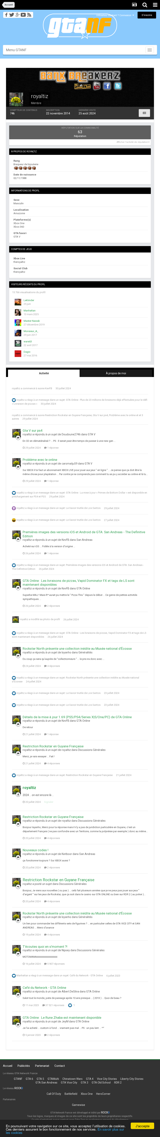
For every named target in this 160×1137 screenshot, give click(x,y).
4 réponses (53, 665)
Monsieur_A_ (31, 331)
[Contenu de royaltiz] (144, 113)
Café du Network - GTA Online (86, 975)
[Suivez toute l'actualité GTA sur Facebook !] (5, 13)
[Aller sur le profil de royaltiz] (16, 433)
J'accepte (142, 1125)
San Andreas (84, 539)
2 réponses (53, 605)
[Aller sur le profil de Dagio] (18, 353)
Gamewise (78, 1104)
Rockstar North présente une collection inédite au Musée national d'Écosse (77, 648)
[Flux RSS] (30, 13)
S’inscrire (147, 15)
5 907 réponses (56, 963)
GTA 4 (89, 1078)
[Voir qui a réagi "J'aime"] (70, 1005)
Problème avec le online (122, 415)
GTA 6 (29, 1078)
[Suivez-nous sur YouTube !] (23, 13)
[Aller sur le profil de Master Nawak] (18, 322)
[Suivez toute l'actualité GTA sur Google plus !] (17, 13)
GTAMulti (53, 1078)
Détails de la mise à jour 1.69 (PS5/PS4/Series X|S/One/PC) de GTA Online (77, 717)
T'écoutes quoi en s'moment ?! (45, 947)
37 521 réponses (54, 1005)
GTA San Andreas (46, 1082)
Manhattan (30, 310)
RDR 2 (118, 1082)
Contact (59, 1066)
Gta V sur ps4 (100, 415)
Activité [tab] (44, 373)
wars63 (28, 341)
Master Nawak (32, 320)
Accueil (7, 1066)
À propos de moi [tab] (116, 373)
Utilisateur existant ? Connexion (114, 15)
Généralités (85, 652)
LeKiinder (29, 300)
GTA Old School (101, 1082)
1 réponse (53, 447)
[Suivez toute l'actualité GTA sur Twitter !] (11, 13)
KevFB (48, 388)
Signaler (48, 801)
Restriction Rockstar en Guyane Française (68, 415)
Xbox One (87, 1093)
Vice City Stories (107, 1078)
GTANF (18, 1078)
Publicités (24, 1066)
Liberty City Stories (131, 1078)
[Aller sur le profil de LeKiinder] (18, 302)
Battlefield (71, 1093)
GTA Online (83, 588)
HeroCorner (103, 1093)
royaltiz (16, 388)
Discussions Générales (92, 749)
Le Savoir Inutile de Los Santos (83, 508)
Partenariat (42, 1066)
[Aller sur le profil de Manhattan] (18, 312)
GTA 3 (84, 1082)
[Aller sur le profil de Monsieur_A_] (18, 333)
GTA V (91, 434)
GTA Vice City (69, 1082)
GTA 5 (40, 1078)
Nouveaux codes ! (35, 850)
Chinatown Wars (72, 1078)
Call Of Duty (54, 1093)
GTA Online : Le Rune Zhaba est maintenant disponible (62, 1018)
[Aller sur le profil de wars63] (18, 343)
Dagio (27, 351)
